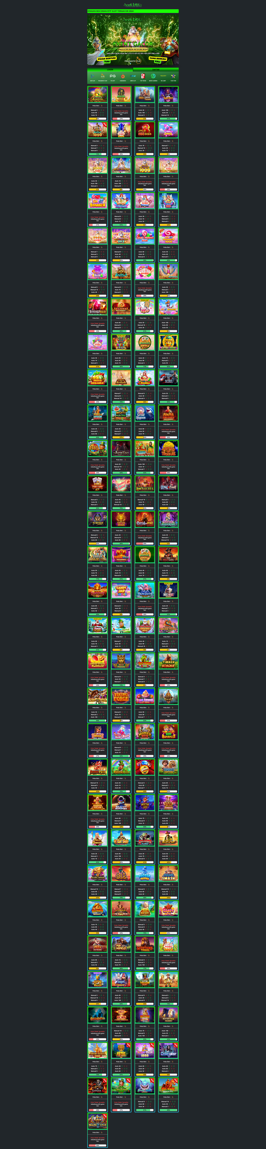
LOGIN (110, 69)
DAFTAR (155, 69)
